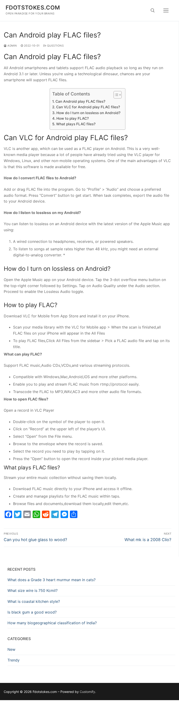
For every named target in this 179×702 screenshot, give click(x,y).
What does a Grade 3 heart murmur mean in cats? (51, 579)
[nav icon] (165, 10)
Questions (55, 45)
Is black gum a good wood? (32, 612)
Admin (12, 45)
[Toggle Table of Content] (115, 95)
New (11, 649)
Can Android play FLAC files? (80, 101)
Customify (87, 692)
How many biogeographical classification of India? (52, 623)
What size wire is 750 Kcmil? (32, 590)
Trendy (13, 660)
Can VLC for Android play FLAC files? (88, 107)
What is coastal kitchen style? (33, 601)
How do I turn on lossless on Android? (88, 113)
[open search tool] (153, 10)
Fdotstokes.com (33, 7)
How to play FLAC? (72, 118)
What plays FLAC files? (75, 124)
